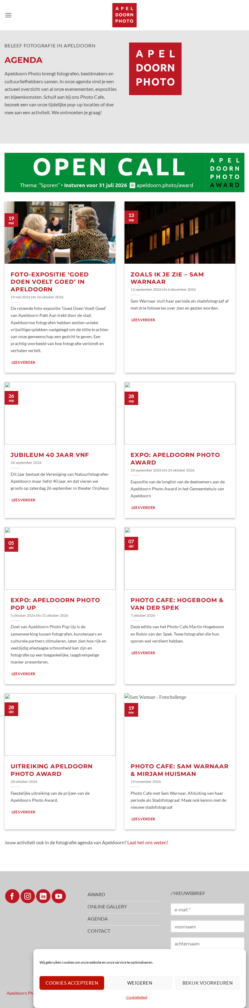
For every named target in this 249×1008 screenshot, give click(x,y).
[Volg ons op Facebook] (12, 896)
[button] (8, 15)
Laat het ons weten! (147, 842)
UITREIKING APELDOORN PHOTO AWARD (52, 770)
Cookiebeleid (136, 997)
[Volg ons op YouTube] (59, 896)
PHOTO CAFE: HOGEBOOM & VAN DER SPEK (177, 604)
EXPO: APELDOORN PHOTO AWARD (175, 458)
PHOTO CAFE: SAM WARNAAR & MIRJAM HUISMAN (180, 770)
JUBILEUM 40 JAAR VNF (50, 454)
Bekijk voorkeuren (207, 983)
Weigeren (139, 983)
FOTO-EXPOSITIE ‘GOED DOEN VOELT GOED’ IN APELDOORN (50, 282)
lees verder (24, 362)
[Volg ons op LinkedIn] (43, 896)
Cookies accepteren (72, 983)
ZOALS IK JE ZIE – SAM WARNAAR (167, 278)
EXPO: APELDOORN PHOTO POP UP (55, 604)
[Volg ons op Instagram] (28, 896)
